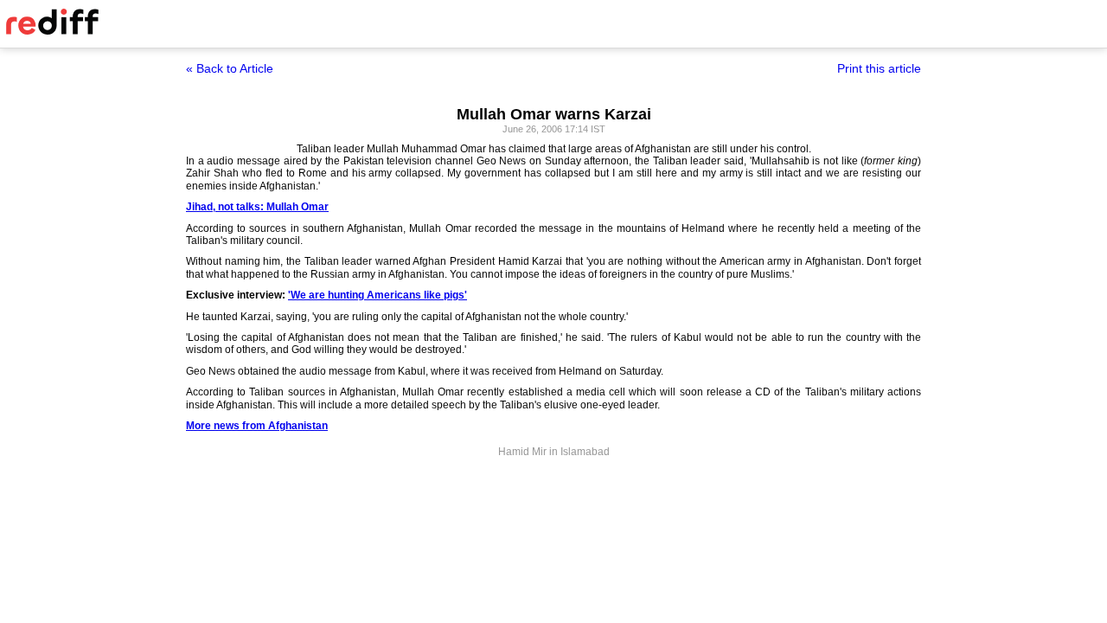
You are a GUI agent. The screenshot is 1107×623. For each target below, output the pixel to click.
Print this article (879, 68)
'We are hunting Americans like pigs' (377, 295)
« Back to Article (229, 68)
